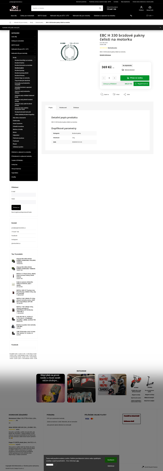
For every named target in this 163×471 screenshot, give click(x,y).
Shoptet (12, 468)
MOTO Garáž (15, 45)
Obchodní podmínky (81, 1)
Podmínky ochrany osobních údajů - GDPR (100, 1)
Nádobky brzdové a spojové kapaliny (23, 88)
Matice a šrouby (18, 129)
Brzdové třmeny (19, 75)
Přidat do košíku (136, 78)
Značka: (103, 44)
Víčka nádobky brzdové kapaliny (24, 114)
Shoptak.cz (21, 468)
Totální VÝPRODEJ (17, 160)
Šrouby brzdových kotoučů (23, 112)
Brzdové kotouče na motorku (23, 65)
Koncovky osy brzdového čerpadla (22, 83)
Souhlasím (111, 460)
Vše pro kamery (16, 168)
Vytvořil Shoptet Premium (151, 467)
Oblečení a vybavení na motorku (21, 152)
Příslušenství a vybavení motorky (22, 156)
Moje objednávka (125, 1)
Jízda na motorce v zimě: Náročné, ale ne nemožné (62, 421)
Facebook (14, 235)
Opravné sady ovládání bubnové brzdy (24, 96)
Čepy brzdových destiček (22, 80)
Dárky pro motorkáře (18, 41)
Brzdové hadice (19, 63)
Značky (14, 177)
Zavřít (145, 100)
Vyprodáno (15, 173)
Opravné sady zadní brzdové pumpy (23, 104)
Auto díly (14, 36)
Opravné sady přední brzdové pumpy (24, 100)
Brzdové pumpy (19, 70)
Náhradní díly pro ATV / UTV (20, 49)
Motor (15, 132)
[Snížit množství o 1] (104, 78)
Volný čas (14, 164)
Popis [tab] (51, 107)
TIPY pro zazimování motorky (55, 418)
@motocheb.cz (16, 243)
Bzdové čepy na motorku (22, 78)
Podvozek (16, 141)
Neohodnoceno (112, 47)
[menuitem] (14, 16)
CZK (150, 15)
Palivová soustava (18, 138)
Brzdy (14, 57)
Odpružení (16, 135)
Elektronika (16, 120)
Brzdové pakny (19, 68)
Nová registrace (16, 212)
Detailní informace (105, 55)
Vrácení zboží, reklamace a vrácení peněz (143, 1)
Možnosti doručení (130, 70)
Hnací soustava (17, 123)
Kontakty (116, 1)
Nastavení (49, 464)
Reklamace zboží (129, 421)
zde (78, 461)
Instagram (15, 239)
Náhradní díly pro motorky (19, 53)
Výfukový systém (18, 147)
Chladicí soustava (18, 126)
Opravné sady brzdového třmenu (22, 92)
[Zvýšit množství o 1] (114, 78)
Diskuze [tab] (76, 107)
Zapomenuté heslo (26, 212)
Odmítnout (111, 466)
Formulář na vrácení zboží (131, 416)
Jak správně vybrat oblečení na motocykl (59, 425)
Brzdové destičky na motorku (23, 60)
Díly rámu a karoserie (19, 117)
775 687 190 (15, 232)
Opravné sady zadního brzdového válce (21, 108)
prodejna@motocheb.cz (19, 228)
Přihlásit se (16, 207)
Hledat (100, 8)
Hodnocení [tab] (63, 107)
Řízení (15, 144)
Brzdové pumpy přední (21, 73)
